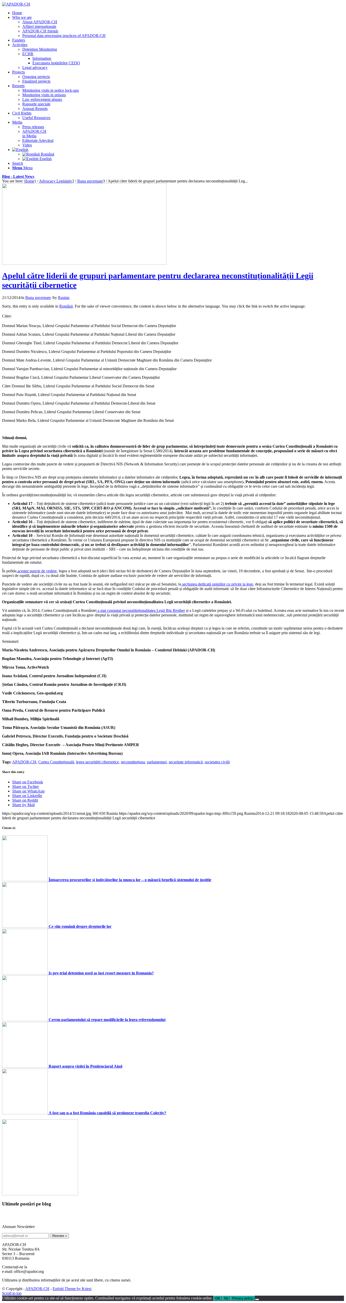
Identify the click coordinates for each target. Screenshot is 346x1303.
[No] (257, 1299)
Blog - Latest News (18, 176)
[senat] (84, 263)
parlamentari (157, 762)
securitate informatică (186, 762)
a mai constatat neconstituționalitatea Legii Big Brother (141, 610)
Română (66, 306)
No (226, 1298)
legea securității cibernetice (97, 762)
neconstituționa (133, 762)
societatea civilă (217, 762)
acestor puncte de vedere (36, 571)
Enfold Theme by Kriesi (72, 1289)
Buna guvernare (38, 297)
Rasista (63, 297)
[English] (20, 149)
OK (217, 1298)
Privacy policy (242, 1298)
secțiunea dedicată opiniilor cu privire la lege (217, 584)
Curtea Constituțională (56, 762)
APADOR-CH (24, 762)
